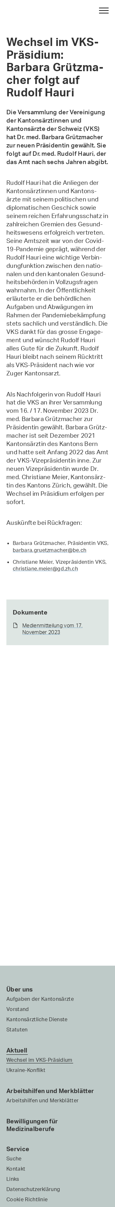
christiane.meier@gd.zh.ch (45, 568)
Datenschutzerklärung (33, 1189)
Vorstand (17, 1009)
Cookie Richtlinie (27, 1199)
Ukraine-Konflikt (25, 1070)
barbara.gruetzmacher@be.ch (49, 550)
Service (17, 1149)
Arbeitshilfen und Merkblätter (50, 1091)
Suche (14, 1158)
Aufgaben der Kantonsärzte (40, 999)
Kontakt (15, 1169)
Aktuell (16, 1050)
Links (12, 1179)
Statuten (17, 1029)
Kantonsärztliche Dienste (37, 1019)
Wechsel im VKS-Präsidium (39, 1060)
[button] (101, 10)
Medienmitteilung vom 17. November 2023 (52, 628)
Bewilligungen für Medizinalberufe (32, 1125)
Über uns (19, 989)
